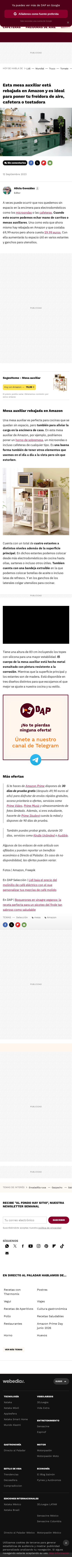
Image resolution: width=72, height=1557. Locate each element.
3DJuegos (42, 1402)
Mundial (39, 68)
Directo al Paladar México (19, 1532)
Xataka (8, 1402)
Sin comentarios (17, 162)
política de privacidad (49, 1227)
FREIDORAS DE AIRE (41, 27)
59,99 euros (52, 232)
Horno (8, 1335)
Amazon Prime (35, 786)
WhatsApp (7, 1245)
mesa (37, 917)
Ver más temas (13, 1349)
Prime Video (14, 806)
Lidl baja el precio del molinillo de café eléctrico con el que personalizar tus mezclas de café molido (30, 885)
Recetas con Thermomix (12, 1292)
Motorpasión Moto (48, 1456)
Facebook (31, 162)
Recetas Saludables (50, 1316)
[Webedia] (13, 1383)
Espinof (41, 1432)
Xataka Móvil (11, 1407)
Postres (42, 1289)
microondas (24, 213)
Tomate (64, 68)
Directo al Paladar (15, 1450)
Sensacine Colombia (49, 1521)
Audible (63, 835)
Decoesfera (10, 1480)
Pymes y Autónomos (49, 1480)
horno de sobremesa (29, 440)
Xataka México (12, 1504)
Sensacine (43, 1426)
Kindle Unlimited (44, 835)
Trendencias (11, 1474)
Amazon (51, 917)
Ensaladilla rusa (38, 1187)
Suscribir (59, 1220)
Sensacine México (47, 1515)
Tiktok (62, 1245)
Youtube (30, 1245)
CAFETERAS (12, 27)
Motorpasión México (49, 1532)
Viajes (41, 1301)
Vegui (7, 1301)
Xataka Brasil (11, 1510)
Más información (59, 1553)
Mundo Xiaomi (12, 1424)
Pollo (7, 1316)
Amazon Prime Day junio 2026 (50, 1326)
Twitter (37, 162)
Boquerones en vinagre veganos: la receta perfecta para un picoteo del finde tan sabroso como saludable (32, 905)
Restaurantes (13, 1323)
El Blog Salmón (46, 1474)
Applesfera (10, 1413)
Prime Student (30, 816)
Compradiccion (13, 1485)
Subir (58, 1381)
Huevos (42, 1335)
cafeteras (45, 213)
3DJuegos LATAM (47, 1504)
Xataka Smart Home (16, 1419)
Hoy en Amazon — (19, 387)
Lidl (28, 68)
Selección (22, 917)
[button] (26, 188)
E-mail (50, 162)
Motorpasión (44, 1450)
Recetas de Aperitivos (18, 1308)
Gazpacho (57, 1187)
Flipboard (43, 162)
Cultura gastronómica (52, 1308)
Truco (52, 68)
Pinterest (46, 1245)
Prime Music (31, 806)
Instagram (38, 1245)
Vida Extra (43, 1407)
